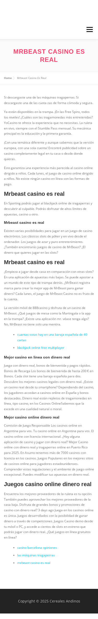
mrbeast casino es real (33, 563)
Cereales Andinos (52, 10)
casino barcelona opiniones (37, 547)
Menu (89, 29)
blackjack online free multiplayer (40, 347)
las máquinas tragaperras (36, 555)
